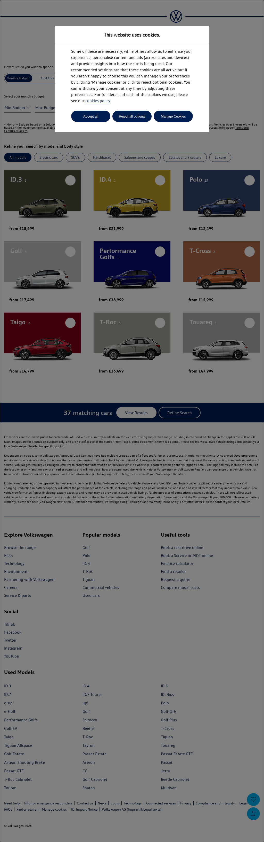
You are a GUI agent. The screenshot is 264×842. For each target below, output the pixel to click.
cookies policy (97, 100)
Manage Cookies (173, 116)
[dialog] (132, 421)
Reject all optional (132, 116)
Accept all (90, 116)
